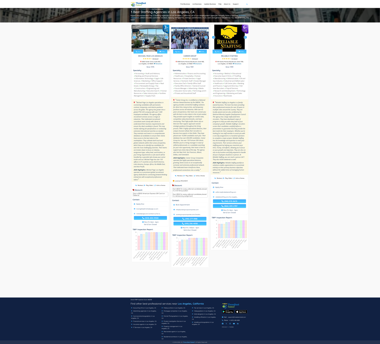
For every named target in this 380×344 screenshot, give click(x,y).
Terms (231, 327)
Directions (158, 64)
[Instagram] (230, 323)
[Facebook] (222, 323)
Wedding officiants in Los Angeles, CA (204, 318)
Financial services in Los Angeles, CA (144, 321)
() (155, 58)
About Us (227, 4)
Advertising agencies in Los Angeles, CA (143, 312)
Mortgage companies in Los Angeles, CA (174, 312)
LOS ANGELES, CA (145, 9)
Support (236, 4)
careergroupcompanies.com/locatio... (188, 214)
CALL (139, 51)
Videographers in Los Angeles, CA (204, 311)
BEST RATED (134, 9)
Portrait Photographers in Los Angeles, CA (175, 317)
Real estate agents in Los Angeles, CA (174, 333)
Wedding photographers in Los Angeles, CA (203, 323)
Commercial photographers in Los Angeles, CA (143, 317)
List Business (196, 4)
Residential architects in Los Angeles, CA (174, 338)
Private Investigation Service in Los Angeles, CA (174, 322)
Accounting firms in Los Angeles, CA (144, 308)
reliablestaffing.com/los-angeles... (226, 197)
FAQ (219, 4)
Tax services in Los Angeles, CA (204, 308)
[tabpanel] (150, 38)
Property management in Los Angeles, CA (172, 327)
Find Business (185, 4)
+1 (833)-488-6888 (234, 320)
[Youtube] (234, 323)
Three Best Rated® (189, 342)
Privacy (225, 327)
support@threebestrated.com (237, 317)
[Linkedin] (237, 323)
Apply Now (140, 204)
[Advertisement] (190, 283)
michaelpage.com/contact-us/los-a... (148, 214)
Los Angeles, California (191, 303)
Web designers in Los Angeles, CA (205, 314)
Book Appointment (183, 205)
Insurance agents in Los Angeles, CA (144, 324)
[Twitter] (226, 323)
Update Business (210, 4)
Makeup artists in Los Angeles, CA (174, 308)
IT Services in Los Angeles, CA (142, 327)
